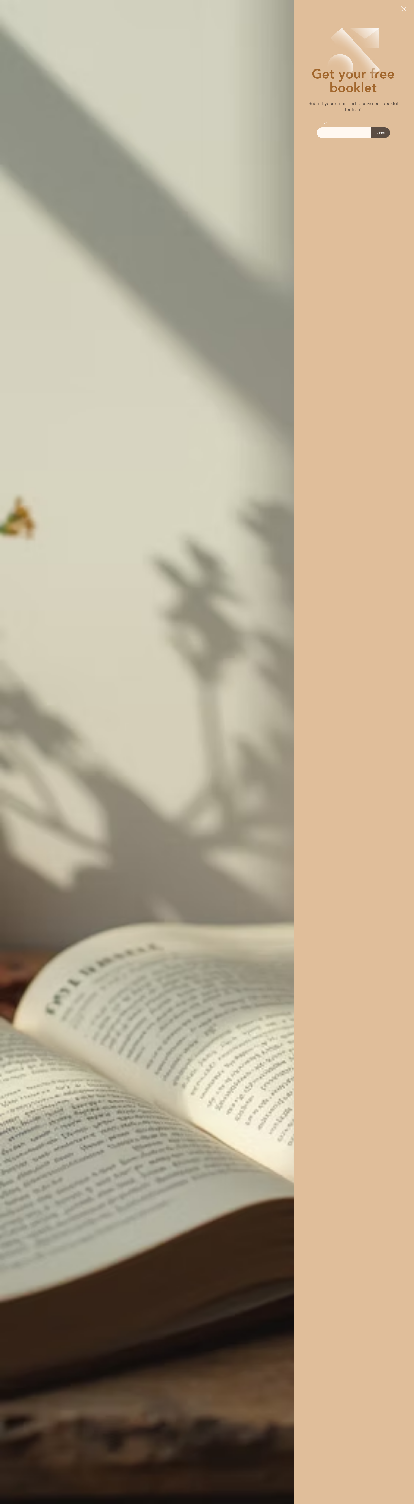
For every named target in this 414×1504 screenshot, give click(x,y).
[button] (403, 9)
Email (321, 123)
